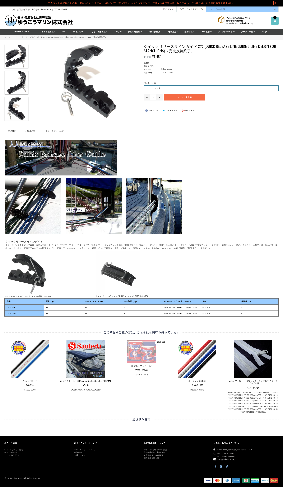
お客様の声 (30, 131)
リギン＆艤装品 (99, 32)
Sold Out (161, 342)
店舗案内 (78, 452)
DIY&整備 (205, 32)
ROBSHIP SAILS (22, 32)
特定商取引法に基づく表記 (155, 449)
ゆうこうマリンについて (84, 449)
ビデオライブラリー (13, 455)
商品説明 (12, 131)
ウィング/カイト (225, 32)
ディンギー (78, 32)
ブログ (264, 32)
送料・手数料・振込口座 (154, 452)
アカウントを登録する (192, 9)
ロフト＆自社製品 (45, 32)
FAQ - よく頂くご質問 (13, 449)
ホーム (7, 37)
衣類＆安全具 (154, 32)
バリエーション (150, 83)
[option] (28, 366)
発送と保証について (55, 131)
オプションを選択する (30, 358)
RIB (64, 32)
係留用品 (172, 32)
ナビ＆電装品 (134, 32)
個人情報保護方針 (151, 458)
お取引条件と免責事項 (153, 455)
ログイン (169, 9)
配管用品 (189, 32)
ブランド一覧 (247, 32)
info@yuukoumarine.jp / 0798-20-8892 (50, 9)
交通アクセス (80, 455)
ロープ (117, 32)
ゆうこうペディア (12, 452)
